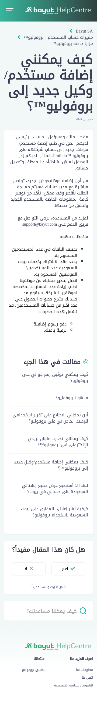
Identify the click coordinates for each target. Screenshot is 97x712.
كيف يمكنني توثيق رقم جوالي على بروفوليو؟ (55, 377)
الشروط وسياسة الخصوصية (73, 685)
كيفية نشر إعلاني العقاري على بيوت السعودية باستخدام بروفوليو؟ (54, 512)
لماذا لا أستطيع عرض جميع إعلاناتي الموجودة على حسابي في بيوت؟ (55, 488)
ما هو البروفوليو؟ (72, 398)
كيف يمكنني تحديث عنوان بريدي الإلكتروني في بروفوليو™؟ (58, 441)
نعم (65, 568)
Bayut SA (84, 31)
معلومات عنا (84, 670)
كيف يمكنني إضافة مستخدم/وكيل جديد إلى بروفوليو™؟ (51, 465)
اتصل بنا (87, 678)
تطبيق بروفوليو (33, 670)
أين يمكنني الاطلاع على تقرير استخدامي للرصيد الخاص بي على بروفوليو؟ (50, 418)
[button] (10, 10)
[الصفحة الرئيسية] (59, 10)
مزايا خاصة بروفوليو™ (72, 43)
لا (26, 568)
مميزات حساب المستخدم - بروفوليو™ (58, 37)
